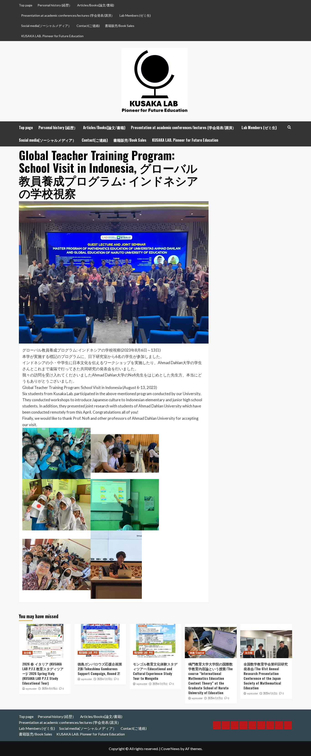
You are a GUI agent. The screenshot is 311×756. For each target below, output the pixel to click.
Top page (25, 5)
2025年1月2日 (270, 693)
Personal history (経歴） (55, 5)
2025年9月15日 (50, 688)
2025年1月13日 (104, 679)
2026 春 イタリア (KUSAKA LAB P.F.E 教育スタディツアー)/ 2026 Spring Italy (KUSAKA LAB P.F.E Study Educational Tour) (43, 673)
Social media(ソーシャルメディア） (46, 26)
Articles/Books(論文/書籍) (95, 5)
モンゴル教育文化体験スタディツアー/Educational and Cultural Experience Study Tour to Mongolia (155, 671)
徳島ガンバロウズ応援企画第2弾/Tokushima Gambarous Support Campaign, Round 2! (100, 668)
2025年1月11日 (160, 684)
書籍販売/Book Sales (119, 26)
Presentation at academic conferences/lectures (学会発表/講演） (67, 15)
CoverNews (170, 748)
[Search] (289, 127)
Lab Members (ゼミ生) (135, 15)
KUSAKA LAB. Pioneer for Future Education (52, 36)
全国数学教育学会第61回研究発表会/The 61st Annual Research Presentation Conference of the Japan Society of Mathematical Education (266, 675)
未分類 (27, 652)
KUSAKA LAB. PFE (88, 652)
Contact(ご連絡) (88, 26)
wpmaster (31, 688)
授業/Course (197, 652)
